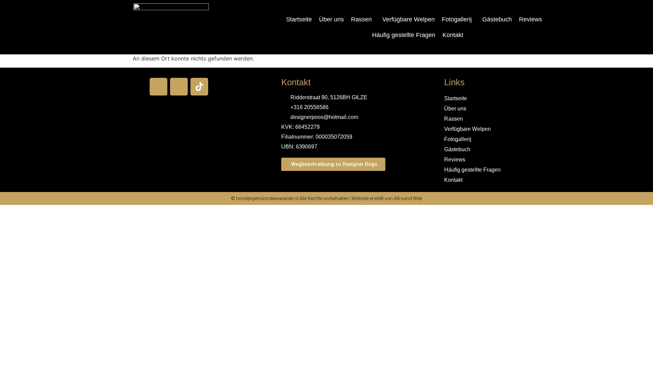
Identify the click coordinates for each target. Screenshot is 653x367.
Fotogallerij (457, 19)
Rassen (361, 19)
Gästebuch (497, 19)
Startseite (299, 19)
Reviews (530, 19)
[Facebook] (158, 86)
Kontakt (452, 35)
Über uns (331, 19)
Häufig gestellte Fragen (403, 35)
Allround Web (408, 198)
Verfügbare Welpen (408, 19)
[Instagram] (179, 86)
